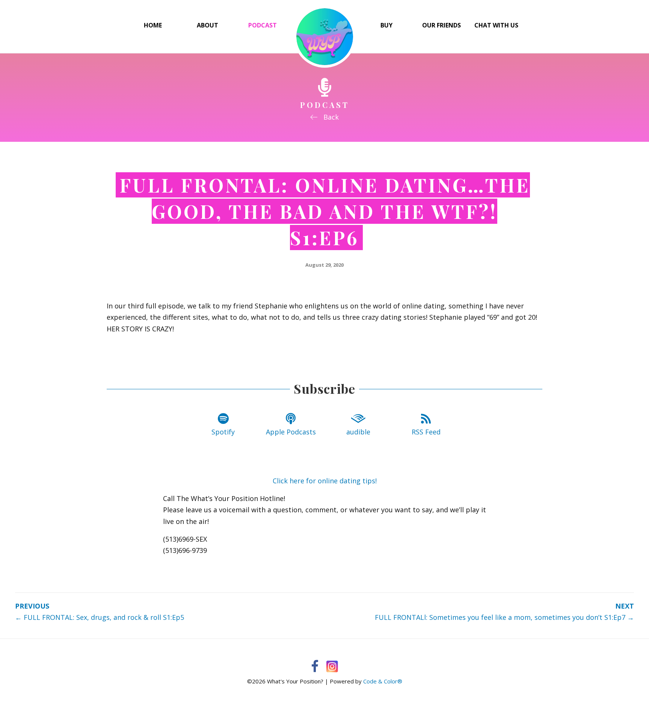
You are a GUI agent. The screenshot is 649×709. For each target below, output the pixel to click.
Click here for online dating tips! (325, 480)
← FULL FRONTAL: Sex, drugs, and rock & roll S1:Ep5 (99, 617)
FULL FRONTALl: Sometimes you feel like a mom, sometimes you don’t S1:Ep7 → (504, 617)
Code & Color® (382, 681)
